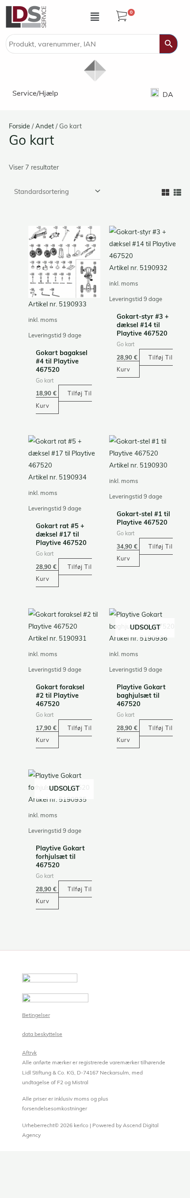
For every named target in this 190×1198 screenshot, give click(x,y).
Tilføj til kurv (145, 733)
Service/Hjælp (35, 93)
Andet (44, 126)
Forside (19, 126)
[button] (95, 16)
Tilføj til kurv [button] (64, 399)
